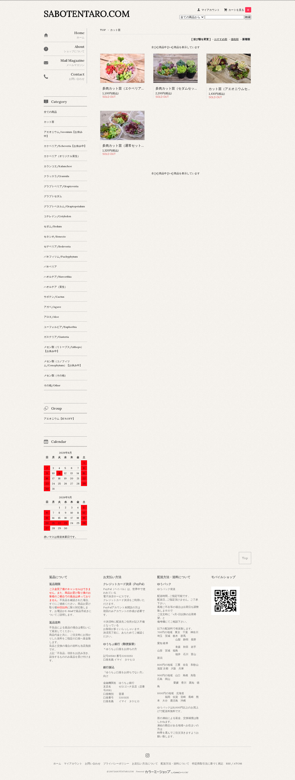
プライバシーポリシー (116, 763)
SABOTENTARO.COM (87, 13)
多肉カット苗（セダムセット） (178, 88)
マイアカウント (210, 9)
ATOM (238, 763)
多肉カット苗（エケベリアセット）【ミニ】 (134, 88)
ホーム (57, 763)
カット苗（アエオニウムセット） (233, 89)
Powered (140, 771)
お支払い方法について (145, 763)
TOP (103, 29)
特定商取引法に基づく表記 (207, 763)
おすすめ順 (220, 39)
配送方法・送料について (175, 763)
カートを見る (238, 9)
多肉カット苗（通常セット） (123, 145)
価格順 (235, 39)
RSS (228, 763)
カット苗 (115, 29)
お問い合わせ (92, 763)
